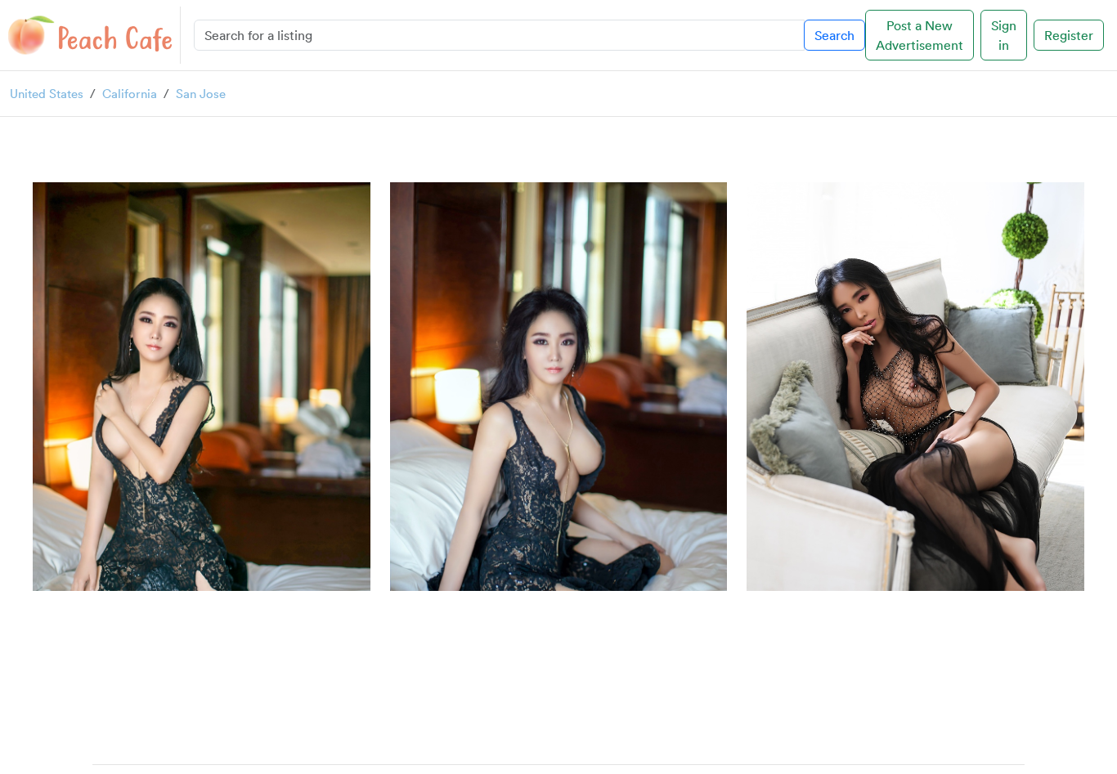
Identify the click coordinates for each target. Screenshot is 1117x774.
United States (46, 93)
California (129, 93)
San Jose (201, 93)
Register (1068, 35)
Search (834, 35)
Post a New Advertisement (919, 35)
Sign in (1003, 35)
